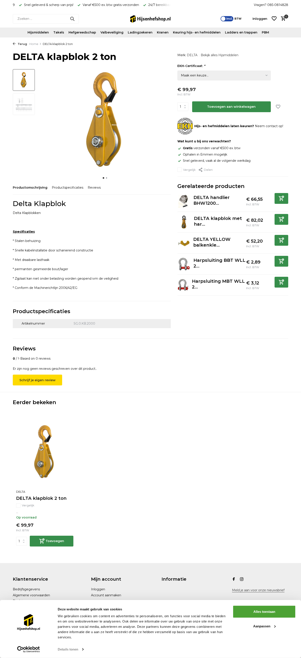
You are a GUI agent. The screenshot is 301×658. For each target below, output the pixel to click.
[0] (282, 19)
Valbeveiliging (111, 32)
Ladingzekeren (140, 32)
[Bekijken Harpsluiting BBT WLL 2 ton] (183, 264)
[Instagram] (241, 579)
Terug (22, 44)
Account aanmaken (106, 595)
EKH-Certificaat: (191, 66)
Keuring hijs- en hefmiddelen (197, 32)
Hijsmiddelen (38, 32)
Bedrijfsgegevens (26, 589)
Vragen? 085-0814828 (271, 5)
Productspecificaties (67, 188)
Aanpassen (261, 626)
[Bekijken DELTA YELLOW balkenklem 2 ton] (183, 243)
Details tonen (68, 649)
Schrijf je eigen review (37, 380)
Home (33, 44)
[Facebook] (234, 579)
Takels (58, 32)
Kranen (163, 32)
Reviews (94, 188)
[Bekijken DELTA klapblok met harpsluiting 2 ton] (184, 222)
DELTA (192, 55)
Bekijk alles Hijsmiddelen (219, 55)
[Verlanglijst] (274, 19)
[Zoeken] (72, 19)
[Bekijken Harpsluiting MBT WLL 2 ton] (183, 285)
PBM (265, 32)
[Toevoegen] (281, 198)
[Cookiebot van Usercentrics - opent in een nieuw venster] (28, 649)
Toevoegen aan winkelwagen (231, 107)
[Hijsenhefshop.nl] (150, 19)
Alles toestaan (264, 611)
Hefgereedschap (82, 32)
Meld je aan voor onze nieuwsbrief (258, 590)
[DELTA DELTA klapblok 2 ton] (44, 452)
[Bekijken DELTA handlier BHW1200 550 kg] (183, 201)
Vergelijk (189, 169)
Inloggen (98, 589)
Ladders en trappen (241, 32)
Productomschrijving (30, 188)
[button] (103, 178)
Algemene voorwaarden (31, 595)
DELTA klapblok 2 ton (41, 498)
